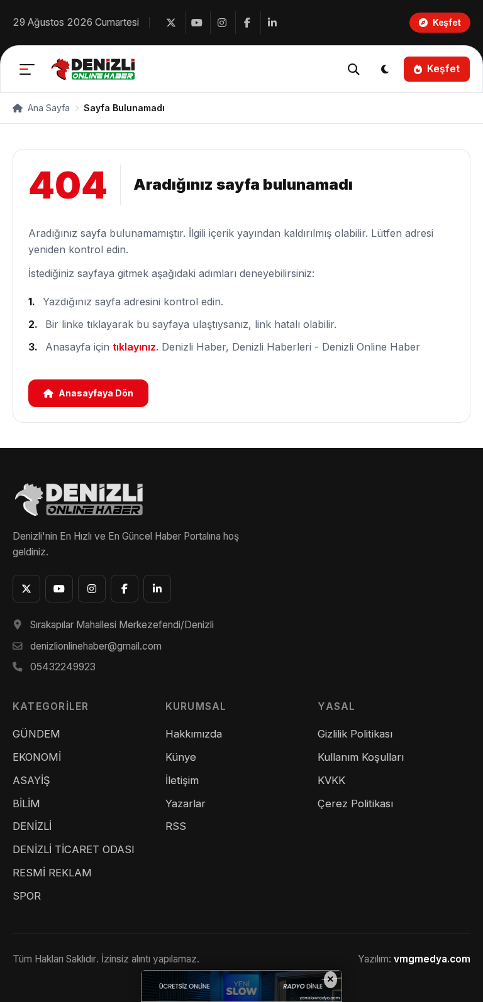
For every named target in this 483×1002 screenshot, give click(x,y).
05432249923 (63, 667)
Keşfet (443, 69)
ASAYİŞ (31, 780)
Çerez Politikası (355, 803)
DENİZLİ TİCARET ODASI (74, 849)
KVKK (331, 780)
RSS (175, 826)
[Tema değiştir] (384, 69)
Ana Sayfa (47, 107)
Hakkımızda (193, 733)
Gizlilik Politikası (355, 733)
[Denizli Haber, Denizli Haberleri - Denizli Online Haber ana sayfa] (94, 69)
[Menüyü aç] (27, 69)
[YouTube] (196, 22)
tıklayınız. (135, 346)
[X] (171, 22)
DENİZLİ (32, 826)
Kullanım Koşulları (361, 757)
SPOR (27, 896)
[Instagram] (221, 22)
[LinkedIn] (271, 22)
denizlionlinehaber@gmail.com (96, 646)
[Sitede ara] (353, 69)
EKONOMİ (37, 757)
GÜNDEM (36, 733)
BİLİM (26, 803)
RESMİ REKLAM (52, 872)
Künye (180, 757)
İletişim (182, 780)
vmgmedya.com (432, 959)
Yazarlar (185, 803)
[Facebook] (246, 22)
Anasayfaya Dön (95, 393)
